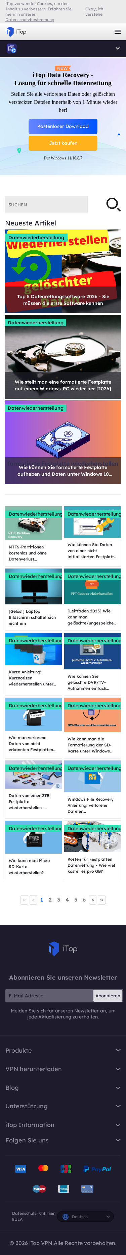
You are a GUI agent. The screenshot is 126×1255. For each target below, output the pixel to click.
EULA (17, 1219)
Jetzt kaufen (63, 143)
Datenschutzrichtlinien (33, 1213)
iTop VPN (16, 32)
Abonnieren (107, 995)
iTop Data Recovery (12, 48)
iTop (63, 948)
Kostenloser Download (63, 126)
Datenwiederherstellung (36, 238)
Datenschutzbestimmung (29, 19)
